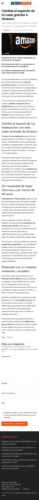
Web (3, 403)
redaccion (7, 30)
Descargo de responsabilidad (11, 489)
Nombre (5, 383)
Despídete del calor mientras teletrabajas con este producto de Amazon (19, 59)
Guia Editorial (27, 493)
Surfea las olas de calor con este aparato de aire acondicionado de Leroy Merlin (18, 65)
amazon (9, 337)
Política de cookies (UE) (9, 482)
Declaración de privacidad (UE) (11, 484)
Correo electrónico (9, 393)
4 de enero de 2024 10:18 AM (23, 30)
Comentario (7, 356)
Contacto (26, 489)
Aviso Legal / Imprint (8, 487)
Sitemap (19, 493)
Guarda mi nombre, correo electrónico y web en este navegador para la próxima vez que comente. (20, 415)
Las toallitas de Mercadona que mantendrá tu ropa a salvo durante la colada (19, 71)
